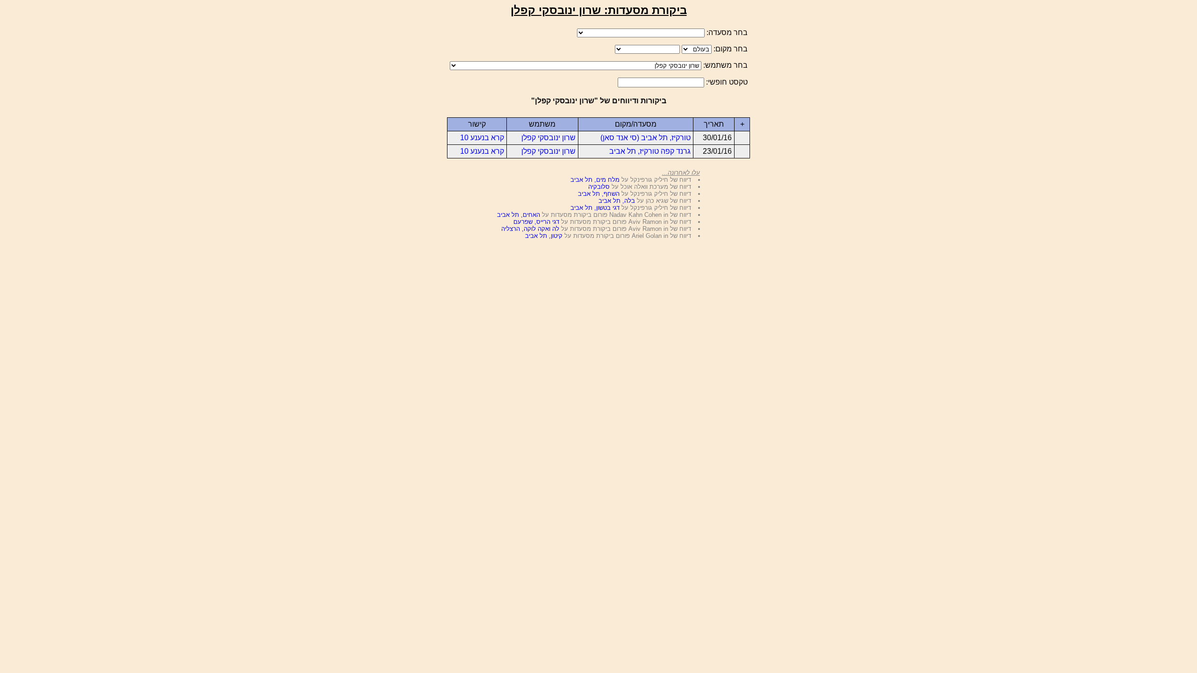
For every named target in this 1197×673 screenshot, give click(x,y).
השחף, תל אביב (599, 193)
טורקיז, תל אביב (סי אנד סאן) (645, 138)
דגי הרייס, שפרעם (536, 221)
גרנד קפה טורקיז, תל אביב (650, 151)
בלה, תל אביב (616, 200)
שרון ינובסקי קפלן (548, 138)
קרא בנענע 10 (482, 138)
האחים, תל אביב (518, 214)
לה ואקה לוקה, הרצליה (530, 228)
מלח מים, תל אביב (595, 179)
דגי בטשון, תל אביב (595, 207)
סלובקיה (599, 186)
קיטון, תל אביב (543, 235)
